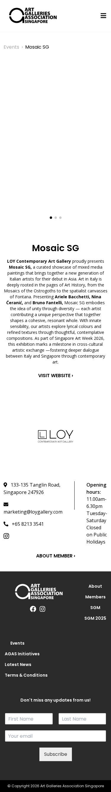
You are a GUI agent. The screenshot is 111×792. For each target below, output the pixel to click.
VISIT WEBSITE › (55, 375)
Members (95, 597)
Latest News (17, 664)
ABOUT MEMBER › (55, 555)
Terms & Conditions (17, 675)
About (95, 586)
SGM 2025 (95, 618)
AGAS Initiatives (17, 654)
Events (11, 47)
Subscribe (55, 754)
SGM (95, 608)
